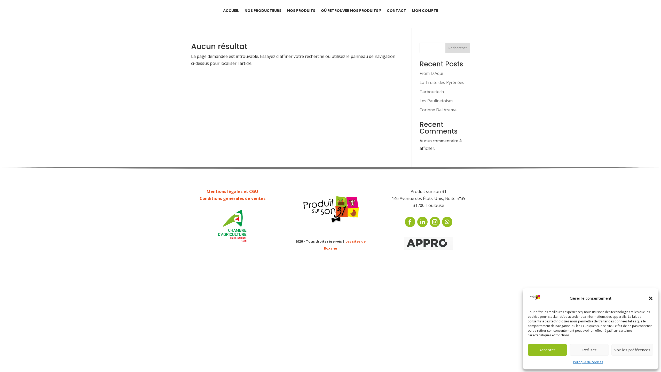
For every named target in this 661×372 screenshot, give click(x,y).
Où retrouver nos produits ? (351, 11)
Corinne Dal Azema (438, 110)
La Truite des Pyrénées (442, 82)
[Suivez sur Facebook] (410, 222)
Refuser (589, 349)
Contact (396, 11)
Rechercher (457, 47)
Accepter (547, 349)
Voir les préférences (632, 349)
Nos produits (301, 11)
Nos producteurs (263, 11)
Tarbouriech (432, 92)
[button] (650, 298)
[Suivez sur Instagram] (435, 222)
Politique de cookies (588, 362)
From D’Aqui (431, 73)
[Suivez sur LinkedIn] (422, 222)
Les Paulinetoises (436, 101)
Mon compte (425, 11)
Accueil (231, 11)
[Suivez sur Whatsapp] (447, 222)
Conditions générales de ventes (232, 198)
